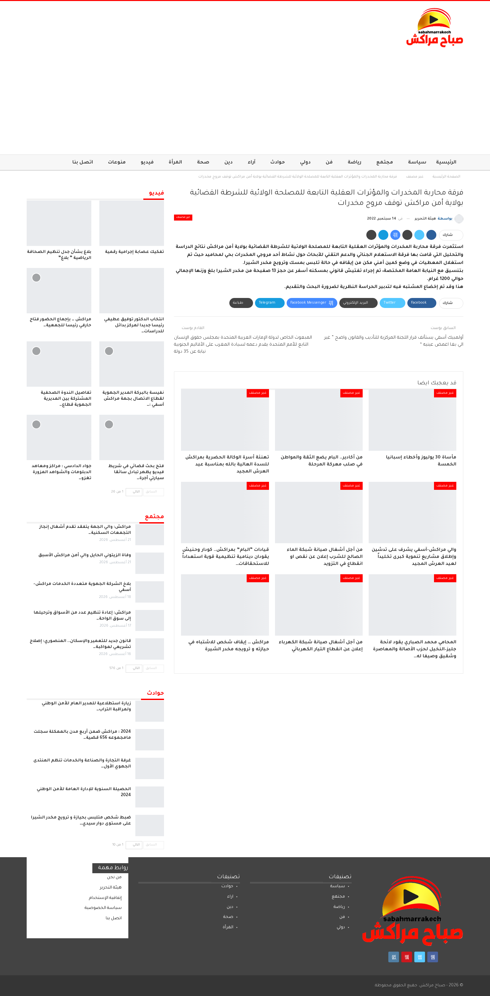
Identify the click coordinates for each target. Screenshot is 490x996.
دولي (305, 162)
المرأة (175, 162)
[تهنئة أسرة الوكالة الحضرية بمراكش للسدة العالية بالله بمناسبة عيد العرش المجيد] (225, 419)
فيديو (147, 162)
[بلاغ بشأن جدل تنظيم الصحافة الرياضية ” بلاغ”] (59, 223)
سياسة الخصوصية (103, 908)
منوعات (117, 162)
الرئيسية (446, 162)
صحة (203, 162)
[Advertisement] (245, 97)
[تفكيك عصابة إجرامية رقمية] (131, 223)
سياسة (417, 162)
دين (228, 162)
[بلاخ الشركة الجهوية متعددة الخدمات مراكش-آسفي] (149, 592)
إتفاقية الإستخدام (105, 898)
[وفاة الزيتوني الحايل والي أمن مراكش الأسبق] (149, 563)
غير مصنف (183, 217)
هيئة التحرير (111, 888)
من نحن (114, 877)
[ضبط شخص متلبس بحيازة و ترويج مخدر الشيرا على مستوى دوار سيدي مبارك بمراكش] (149, 825)
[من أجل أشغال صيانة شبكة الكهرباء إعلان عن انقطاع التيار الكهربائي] (319, 605)
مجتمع (384, 162)
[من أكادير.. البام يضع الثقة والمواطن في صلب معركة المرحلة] (319, 419)
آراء (251, 162)
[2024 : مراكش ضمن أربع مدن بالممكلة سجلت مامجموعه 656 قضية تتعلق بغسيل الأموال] (149, 739)
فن (329, 162)
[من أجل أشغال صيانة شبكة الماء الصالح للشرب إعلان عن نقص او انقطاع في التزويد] (319, 512)
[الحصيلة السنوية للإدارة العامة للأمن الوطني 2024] (149, 797)
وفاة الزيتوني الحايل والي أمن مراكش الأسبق (84, 555)
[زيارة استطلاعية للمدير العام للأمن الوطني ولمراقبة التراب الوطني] (149, 711)
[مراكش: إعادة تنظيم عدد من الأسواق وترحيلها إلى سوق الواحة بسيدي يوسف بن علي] (149, 620)
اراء (230, 897)
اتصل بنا (82, 162)
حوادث (277, 162)
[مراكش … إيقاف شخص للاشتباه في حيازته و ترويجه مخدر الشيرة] (225, 605)
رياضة (354, 162)
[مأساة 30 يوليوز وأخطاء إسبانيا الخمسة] (412, 419)
